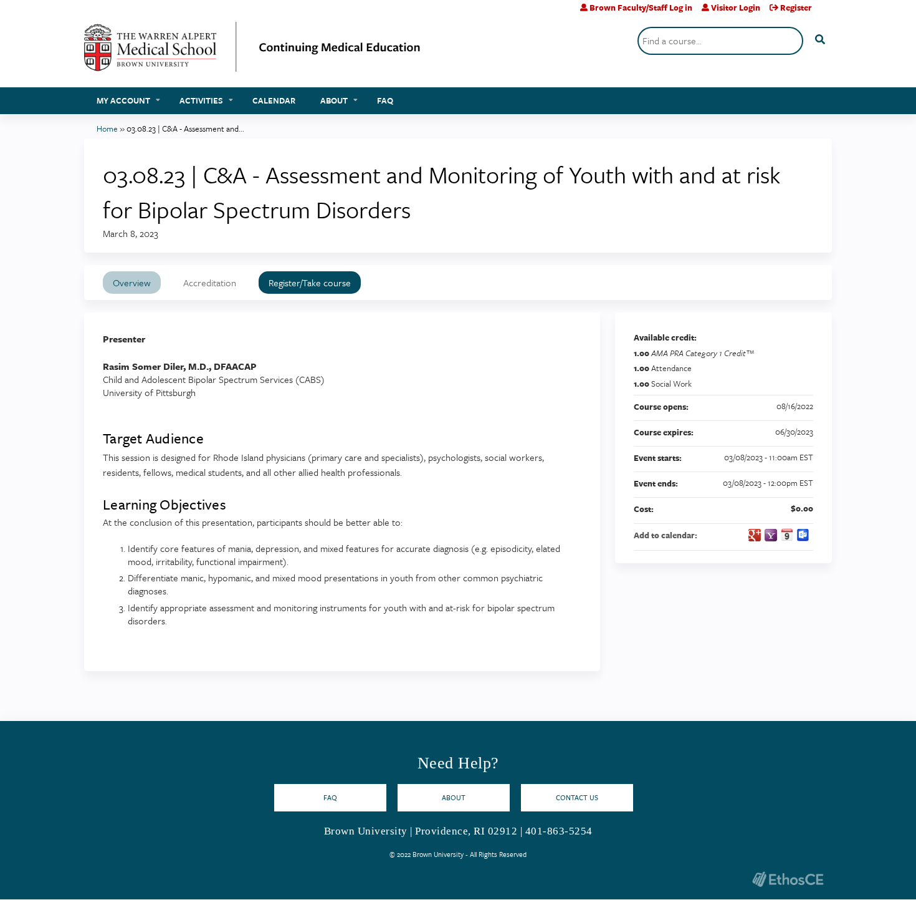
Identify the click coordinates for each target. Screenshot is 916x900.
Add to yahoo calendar (771, 535)
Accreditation (209, 282)
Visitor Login (735, 7)
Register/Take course (310, 282)
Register (796, 7)
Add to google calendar (754, 535)
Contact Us (577, 797)
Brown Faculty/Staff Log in (640, 7)
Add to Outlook (803, 535)
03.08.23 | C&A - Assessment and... (185, 128)
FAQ (385, 100)
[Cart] (826, 12)
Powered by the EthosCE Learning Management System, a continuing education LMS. (787, 879)
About (334, 100)
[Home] (252, 51)
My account (123, 100)
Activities (201, 100)
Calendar (273, 100)
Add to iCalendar (787, 534)
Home (107, 128)
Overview (132, 282)
